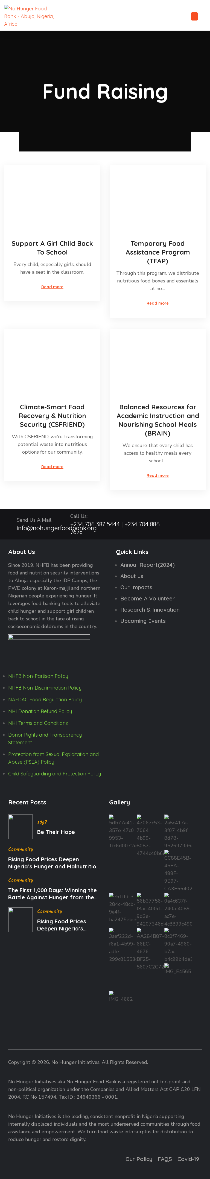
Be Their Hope (56, 831)
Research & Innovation (150, 609)
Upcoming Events (143, 620)
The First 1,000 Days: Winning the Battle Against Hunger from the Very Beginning (52, 894)
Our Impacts (136, 587)
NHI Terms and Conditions (38, 723)
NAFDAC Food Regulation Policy (45, 699)
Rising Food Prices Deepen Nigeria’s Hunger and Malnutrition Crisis (54, 863)
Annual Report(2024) (147, 564)
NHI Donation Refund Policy (40, 711)
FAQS (165, 1158)
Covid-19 (188, 1158)
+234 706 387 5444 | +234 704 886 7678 (115, 528)
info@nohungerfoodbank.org (57, 528)
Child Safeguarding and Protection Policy (54, 774)
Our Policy (139, 1158)
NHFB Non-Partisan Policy (38, 676)
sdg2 (42, 822)
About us (131, 576)
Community (20, 850)
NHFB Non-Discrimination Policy (44, 688)
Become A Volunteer (147, 598)
